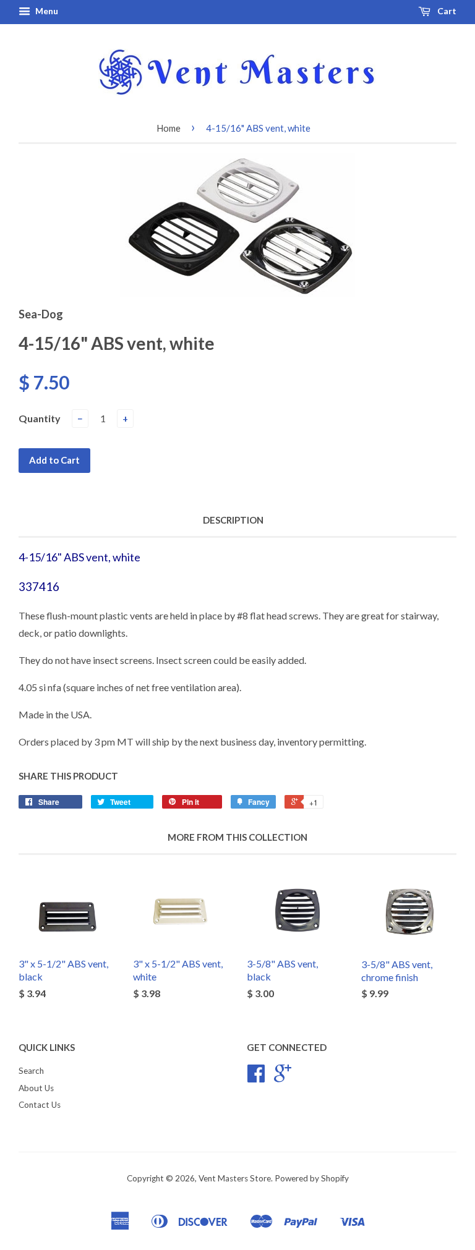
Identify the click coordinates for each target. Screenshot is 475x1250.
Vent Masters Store (235, 1178)
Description (233, 519)
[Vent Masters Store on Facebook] (256, 1077)
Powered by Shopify (312, 1178)
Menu (45, 11)
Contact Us (40, 1105)
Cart (445, 11)
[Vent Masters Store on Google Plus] (282, 1077)
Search (31, 1071)
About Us (36, 1088)
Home (168, 128)
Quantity (40, 418)
